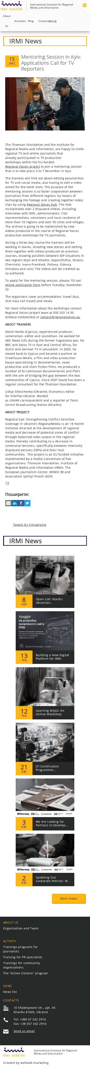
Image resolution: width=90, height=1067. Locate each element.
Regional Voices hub (42, 204)
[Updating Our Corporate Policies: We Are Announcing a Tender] (45, 860)
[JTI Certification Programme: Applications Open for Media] (45, 749)
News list (10, 992)
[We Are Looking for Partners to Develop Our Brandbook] (45, 804)
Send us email (24, 1031)
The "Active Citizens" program (25, 973)
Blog (31, 21)
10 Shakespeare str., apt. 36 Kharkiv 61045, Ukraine (34, 1010)
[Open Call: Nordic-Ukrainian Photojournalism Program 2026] (45, 582)
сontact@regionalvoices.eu (60, 317)
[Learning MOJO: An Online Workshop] (45, 693)
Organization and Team (20, 928)
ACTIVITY (9, 941)
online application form (22, 285)
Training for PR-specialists (22, 957)
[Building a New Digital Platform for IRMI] (45, 637)
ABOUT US (10, 922)
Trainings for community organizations (21, 965)
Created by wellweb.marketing (26, 1063)
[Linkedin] (15, 503)
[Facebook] (21, 503)
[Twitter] (27, 503)
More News (68, 898)
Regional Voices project (22, 166)
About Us (6, 21)
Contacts (43, 21)
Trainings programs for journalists (20, 949)
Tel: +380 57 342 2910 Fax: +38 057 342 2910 (30, 1021)
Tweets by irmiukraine (29, 525)
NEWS (7, 986)
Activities (19, 21)
